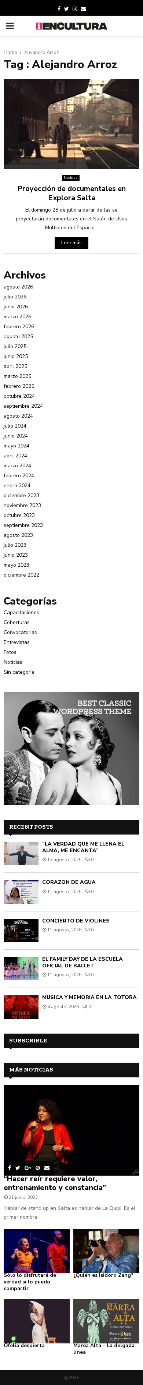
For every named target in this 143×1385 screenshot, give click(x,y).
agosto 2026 (18, 286)
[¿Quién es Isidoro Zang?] (106, 1251)
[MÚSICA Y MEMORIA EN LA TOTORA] (21, 1007)
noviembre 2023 (22, 505)
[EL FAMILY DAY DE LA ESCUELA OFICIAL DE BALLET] (21, 968)
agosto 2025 (18, 336)
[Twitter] (66, 9)
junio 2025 (16, 356)
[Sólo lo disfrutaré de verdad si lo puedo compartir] (37, 1251)
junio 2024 (16, 435)
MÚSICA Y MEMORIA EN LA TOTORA (89, 997)
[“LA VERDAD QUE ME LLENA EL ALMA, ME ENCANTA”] (21, 853)
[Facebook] (59, 9)
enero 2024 (17, 485)
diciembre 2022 (21, 574)
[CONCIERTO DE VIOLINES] (21, 930)
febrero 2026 (19, 326)
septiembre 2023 (23, 525)
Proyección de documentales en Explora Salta (71, 193)
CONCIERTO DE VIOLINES (76, 920)
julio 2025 (15, 346)
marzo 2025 (17, 376)
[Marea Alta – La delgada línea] (106, 1321)
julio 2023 (15, 545)
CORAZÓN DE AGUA (69, 882)
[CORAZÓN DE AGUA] (21, 891)
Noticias (71, 177)
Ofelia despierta (24, 1345)
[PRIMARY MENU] (10, 26)
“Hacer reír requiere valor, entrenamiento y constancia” (55, 1183)
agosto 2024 (18, 415)
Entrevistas (17, 642)
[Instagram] (75, 9)
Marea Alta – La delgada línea (104, 1349)
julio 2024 (15, 425)
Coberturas (17, 622)
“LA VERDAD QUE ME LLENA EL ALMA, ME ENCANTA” (83, 847)
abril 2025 (15, 366)
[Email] (83, 9)
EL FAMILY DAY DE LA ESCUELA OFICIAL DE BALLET (82, 962)
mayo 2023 (16, 565)
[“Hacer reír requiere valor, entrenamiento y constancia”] (71, 1130)
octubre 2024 (19, 396)
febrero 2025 (19, 386)
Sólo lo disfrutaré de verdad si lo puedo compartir (30, 1282)
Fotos (10, 652)
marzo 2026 (17, 316)
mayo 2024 (16, 445)
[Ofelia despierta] (37, 1321)
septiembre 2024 (23, 406)
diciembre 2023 (21, 495)
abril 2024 (15, 455)
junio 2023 (16, 555)
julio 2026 (15, 296)
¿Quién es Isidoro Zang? (103, 1275)
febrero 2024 (19, 475)
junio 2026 (16, 306)
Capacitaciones (21, 612)
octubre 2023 (19, 515)
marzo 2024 (17, 465)
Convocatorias (20, 632)
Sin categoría (19, 672)
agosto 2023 (18, 535)
